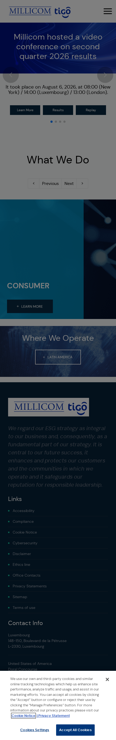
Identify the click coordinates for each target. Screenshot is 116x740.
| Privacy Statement (53, 715)
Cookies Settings (34, 730)
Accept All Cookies (75, 730)
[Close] (107, 679)
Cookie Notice (23, 715)
